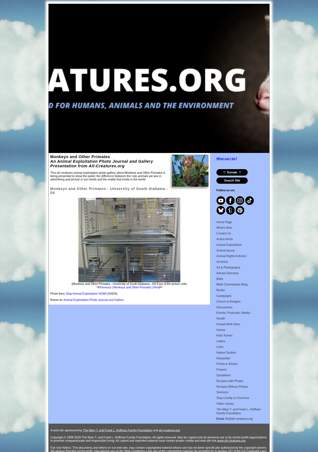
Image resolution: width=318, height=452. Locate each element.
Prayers (221, 369)
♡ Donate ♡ (232, 172)
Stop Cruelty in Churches (232, 397)
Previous (105, 287)
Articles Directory (227, 273)
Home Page (224, 222)
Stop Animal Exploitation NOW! (86, 293)
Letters (220, 341)
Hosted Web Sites (228, 324)
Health (220, 318)
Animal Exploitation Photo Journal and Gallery (93, 299)
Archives (222, 261)
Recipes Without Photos (232, 386)
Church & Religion (228, 301)
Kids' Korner (224, 335)
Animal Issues (225, 250)
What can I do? (226, 158)
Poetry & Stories (227, 363)
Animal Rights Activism (231, 256)
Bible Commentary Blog (232, 284)
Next (156, 287)
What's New (224, 227)
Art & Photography (228, 267)
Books (220, 290)
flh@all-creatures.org (239, 418)
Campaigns (224, 295)
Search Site (232, 180)
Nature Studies (226, 352)
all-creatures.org (169, 430)
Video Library (225, 403)
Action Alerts (224, 239)
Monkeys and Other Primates (132, 287)
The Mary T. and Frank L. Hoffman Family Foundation (117, 430)
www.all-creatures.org (231, 440)
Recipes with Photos (229, 381)
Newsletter (223, 358)
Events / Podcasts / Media (233, 312)
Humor (220, 329)
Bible (219, 278)
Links (219, 346)
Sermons (222, 392)
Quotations (223, 375)
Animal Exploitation (229, 244)
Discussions (224, 307)
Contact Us (223, 233)
